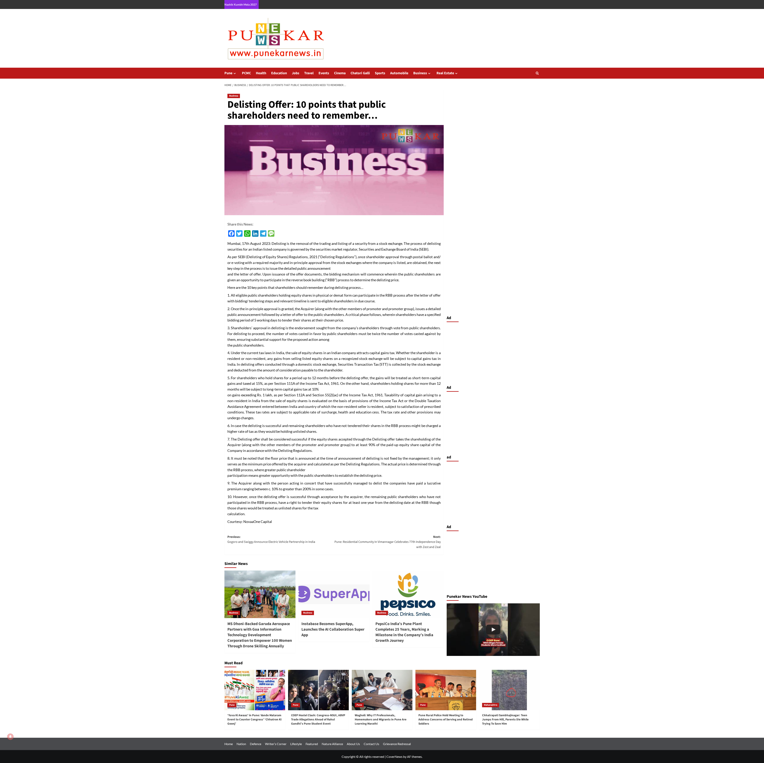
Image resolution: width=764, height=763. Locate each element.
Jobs (295, 73)
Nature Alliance (332, 744)
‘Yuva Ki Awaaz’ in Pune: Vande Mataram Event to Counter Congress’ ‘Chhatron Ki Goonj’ (254, 719)
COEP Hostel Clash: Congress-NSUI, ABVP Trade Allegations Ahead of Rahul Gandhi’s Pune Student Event (318, 719)
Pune (228, 73)
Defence (255, 744)
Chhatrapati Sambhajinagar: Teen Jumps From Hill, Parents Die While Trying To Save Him (505, 719)
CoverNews (394, 756)
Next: (387, 542)
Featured (312, 744)
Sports (380, 73)
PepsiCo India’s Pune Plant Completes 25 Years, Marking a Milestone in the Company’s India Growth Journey (404, 632)
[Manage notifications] (10, 737)
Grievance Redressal (397, 744)
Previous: (271, 539)
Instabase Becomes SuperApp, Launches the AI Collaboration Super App (332, 629)
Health (261, 73)
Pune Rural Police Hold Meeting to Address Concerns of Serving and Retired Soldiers (445, 719)
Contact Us (371, 744)
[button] (537, 73)
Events (324, 73)
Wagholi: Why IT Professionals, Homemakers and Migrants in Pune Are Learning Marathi (380, 719)
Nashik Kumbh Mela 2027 (240, 4)
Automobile (399, 73)
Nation (241, 744)
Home (228, 744)
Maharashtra (490, 705)
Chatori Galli (360, 73)
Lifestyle (296, 744)
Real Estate (445, 73)
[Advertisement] (493, 352)
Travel (309, 73)
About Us (353, 744)
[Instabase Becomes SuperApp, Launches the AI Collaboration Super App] (333, 594)
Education (279, 73)
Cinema (340, 73)
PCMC (246, 73)
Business (420, 73)
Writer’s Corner (275, 744)
